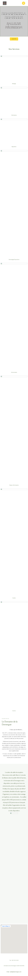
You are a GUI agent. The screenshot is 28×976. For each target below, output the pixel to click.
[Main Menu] (23, 3)
